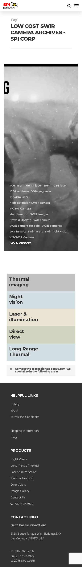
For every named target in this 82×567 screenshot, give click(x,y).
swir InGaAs (18, 231)
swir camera (41, 220)
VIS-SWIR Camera (22, 237)
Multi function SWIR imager (29, 214)
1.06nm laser (33, 185)
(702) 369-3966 (23, 504)
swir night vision (56, 231)
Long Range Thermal (24, 465)
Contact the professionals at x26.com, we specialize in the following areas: (43, 370)
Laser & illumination (23, 472)
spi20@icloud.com (22, 560)
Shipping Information (24, 431)
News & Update (20, 220)
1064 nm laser (19, 191)
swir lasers (35, 231)
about (14, 410)
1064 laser (59, 185)
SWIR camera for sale (25, 225)
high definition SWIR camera (30, 203)
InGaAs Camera (20, 208)
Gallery (14, 404)
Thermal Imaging (22, 478)
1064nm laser (19, 197)
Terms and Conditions (24, 417)
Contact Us (17, 497)
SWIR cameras (52, 225)
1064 (47, 185)
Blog (13, 437)
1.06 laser (16, 185)
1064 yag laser (41, 191)
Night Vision (18, 459)
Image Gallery (19, 491)
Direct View (18, 484)
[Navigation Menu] (76, 6)
